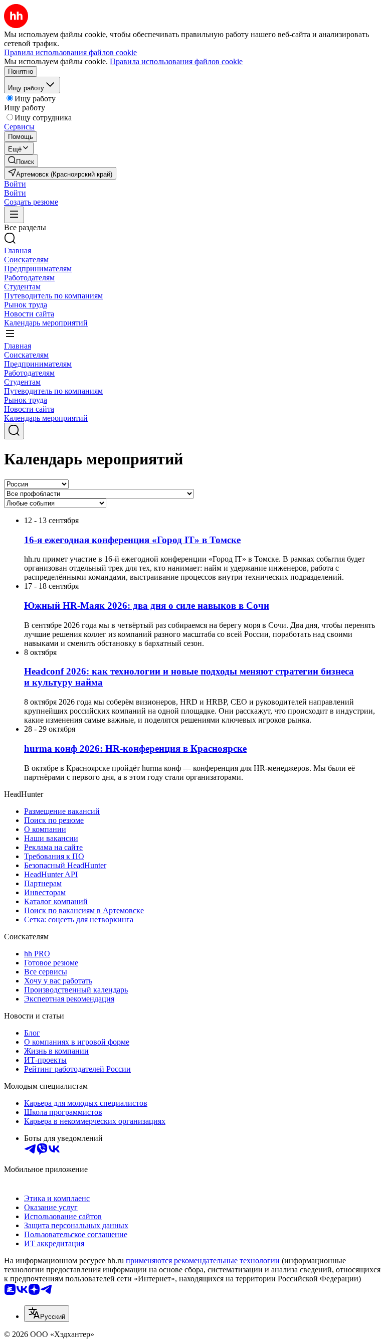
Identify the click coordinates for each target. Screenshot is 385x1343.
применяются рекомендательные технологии (203, 1260)
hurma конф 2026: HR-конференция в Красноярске (135, 748)
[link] (21, 160)
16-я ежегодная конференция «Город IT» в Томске (132, 540)
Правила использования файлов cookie (176, 61)
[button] (15, 184)
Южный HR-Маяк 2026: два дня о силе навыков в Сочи (146, 605)
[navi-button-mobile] (14, 215)
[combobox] (46, 1313)
